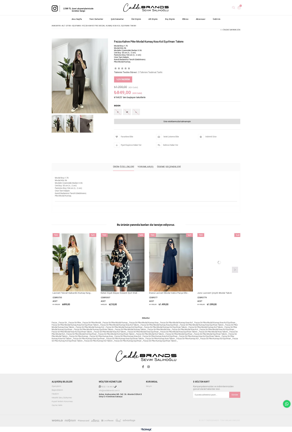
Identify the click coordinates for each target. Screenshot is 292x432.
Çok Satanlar (117, 19)
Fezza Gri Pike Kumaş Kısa (101, 336)
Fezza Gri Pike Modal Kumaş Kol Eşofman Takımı (165, 327)
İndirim (216, 19)
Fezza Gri (63, 322)
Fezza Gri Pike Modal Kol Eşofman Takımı (116, 334)
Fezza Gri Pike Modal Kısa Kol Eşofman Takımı (72, 332)
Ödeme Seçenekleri (169, 166)
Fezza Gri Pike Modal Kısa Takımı (213, 332)
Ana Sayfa (77, 19)
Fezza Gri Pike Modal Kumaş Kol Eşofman (124, 327)
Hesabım (55, 394)
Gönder (234, 395)
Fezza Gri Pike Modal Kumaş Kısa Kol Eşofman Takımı (75, 325)
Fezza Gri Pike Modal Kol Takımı (150, 334)
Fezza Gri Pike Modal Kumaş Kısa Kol (176, 322)
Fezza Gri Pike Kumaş (78, 336)
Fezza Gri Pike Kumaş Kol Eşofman (215, 338)
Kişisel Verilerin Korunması (62, 402)
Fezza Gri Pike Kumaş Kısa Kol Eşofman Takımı (199, 336)
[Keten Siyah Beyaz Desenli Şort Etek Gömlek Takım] (79, 262)
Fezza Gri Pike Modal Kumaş (115, 322)
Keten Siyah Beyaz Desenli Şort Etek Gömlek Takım (77, 293)
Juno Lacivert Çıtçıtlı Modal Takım (170, 293)
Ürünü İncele (89, 269)
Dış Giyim (170, 19)
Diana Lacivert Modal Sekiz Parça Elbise (125, 293)
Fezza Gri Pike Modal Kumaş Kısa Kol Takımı (119, 325)
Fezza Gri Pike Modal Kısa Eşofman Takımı (178, 332)
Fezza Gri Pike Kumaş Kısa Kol (128, 336)
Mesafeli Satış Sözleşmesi (62, 398)
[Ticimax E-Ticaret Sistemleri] (146, 429)
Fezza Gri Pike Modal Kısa (159, 329)
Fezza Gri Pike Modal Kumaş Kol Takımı (206, 327)
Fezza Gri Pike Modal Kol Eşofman (81, 334)
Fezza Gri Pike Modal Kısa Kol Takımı (110, 332)
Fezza (54, 322)
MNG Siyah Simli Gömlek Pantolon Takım (222, 293)
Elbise (185, 19)
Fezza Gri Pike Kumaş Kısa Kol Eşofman (160, 336)
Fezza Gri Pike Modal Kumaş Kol (90, 327)
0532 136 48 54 (108, 387)
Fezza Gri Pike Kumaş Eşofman (127, 341)
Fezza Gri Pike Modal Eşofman (179, 334)
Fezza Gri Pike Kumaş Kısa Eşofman (89, 338)
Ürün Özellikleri (123, 166)
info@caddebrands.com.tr (109, 391)
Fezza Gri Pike (75, 322)
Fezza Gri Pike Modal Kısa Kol (185, 329)
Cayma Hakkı (57, 405)
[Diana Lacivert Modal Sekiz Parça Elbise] (127, 262)
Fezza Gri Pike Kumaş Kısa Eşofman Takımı (125, 338)
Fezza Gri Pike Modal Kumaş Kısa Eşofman (159, 325)
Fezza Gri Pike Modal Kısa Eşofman (143, 332)
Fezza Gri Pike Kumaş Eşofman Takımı (159, 341)
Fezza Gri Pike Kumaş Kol (187, 338)
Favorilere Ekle (78, 269)
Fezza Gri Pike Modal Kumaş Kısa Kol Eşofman (214, 322)
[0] (239, 8)
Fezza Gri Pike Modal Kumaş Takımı (130, 329)
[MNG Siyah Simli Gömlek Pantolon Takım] (223, 262)
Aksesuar (200, 19)
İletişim (149, 386)
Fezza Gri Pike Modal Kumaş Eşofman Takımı (93, 329)
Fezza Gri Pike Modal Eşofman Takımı (210, 334)
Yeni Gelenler (96, 19)
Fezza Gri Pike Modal (92, 322)
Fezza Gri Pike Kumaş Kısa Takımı (160, 338)
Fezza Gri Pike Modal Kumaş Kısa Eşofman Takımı (202, 325)
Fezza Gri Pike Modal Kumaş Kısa (143, 322)
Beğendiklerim (57, 390)
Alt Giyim (153, 19)
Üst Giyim (136, 19)
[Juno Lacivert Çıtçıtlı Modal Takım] (175, 262)
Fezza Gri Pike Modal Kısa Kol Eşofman (217, 329)
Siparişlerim (56, 386)
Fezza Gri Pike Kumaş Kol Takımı (98, 341)
